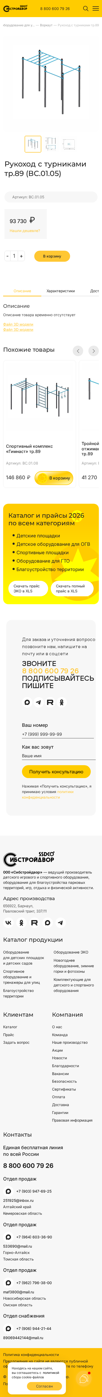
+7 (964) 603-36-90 (34, 1237)
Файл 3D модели (18, 324)
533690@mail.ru (17, 1246)
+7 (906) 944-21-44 (33, 1328)
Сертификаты (64, 1089)
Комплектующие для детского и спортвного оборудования (74, 985)
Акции (57, 1050)
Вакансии (60, 1073)
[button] (78, 351)
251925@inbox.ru (18, 1200)
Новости (59, 1058)
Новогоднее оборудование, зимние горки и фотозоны (74, 966)
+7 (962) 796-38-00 (34, 1282)
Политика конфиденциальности (31, 1354)
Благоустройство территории (18, 993)
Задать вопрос (16, 1042)
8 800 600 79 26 (55, 8)
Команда (60, 1034)
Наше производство (70, 1042)
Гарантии (60, 1112)
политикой (50, 1373)
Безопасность (64, 1081)
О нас (57, 1027)
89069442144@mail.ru (23, 1337)
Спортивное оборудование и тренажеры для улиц (21, 977)
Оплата (58, 1097)
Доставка (60, 1104)
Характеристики (61, 291)
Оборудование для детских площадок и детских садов (23, 957)
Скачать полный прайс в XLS (70, 588)
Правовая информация (72, 1120)
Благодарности (65, 1065)
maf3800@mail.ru (18, 1292)
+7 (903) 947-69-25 (34, 1191)
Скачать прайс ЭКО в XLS (27, 588)
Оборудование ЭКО (71, 952)
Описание (22, 291)
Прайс (8, 1034)
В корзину (52, 256)
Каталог (10, 1027)
